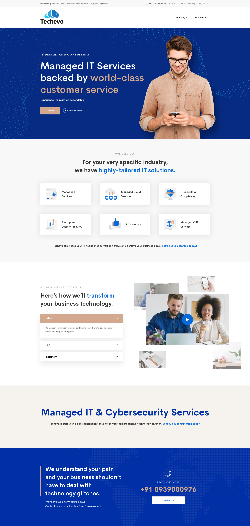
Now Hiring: (45, 3)
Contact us (168, 500)
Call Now (50, 110)
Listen (48, 318)
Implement (51, 356)
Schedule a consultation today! (181, 423)
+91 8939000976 (168, 489)
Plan (47, 345)
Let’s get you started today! (179, 245)
